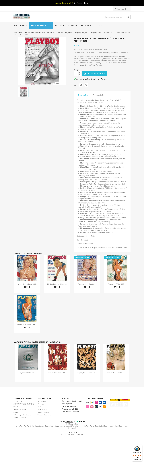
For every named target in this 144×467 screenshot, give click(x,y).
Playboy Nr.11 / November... (86, 373)
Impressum (42, 401)
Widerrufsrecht (43, 412)
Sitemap (16, 412)
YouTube (116, 404)
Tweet (81, 85)
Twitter (112, 404)
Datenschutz (42, 409)
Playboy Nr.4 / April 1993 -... (57, 284)
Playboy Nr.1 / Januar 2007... (57, 373)
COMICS (16, 407)
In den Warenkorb (94, 73)
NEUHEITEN (17, 401)
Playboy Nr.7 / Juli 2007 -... (28, 373)
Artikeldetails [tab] (98, 95)
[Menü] (140, 446)
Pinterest (86, 85)
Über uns (41, 404)
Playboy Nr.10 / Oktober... (87, 284)
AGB (39, 407)
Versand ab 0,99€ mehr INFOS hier (95, 50)
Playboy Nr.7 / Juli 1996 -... (117, 284)
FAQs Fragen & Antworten (22, 415)
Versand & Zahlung (44, 415)
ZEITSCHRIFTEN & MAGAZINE (23, 404)
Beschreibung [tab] (83, 95)
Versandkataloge (19, 409)
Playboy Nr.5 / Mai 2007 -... (116, 373)
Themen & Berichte (20, 418)
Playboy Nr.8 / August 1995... (27, 324)
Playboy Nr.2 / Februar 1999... (27, 284)
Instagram (126, 404)
